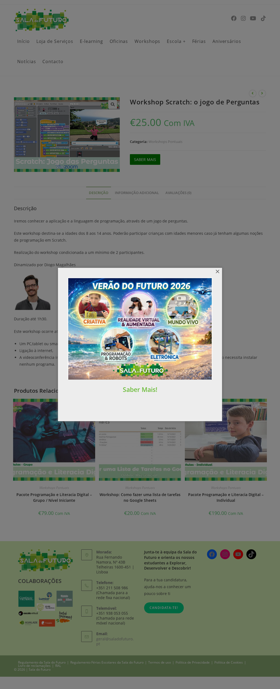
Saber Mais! (140, 389)
